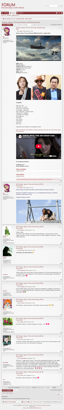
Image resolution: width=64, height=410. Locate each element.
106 (10, 348)
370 (10, 328)
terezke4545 (5, 362)
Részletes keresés (61, 6)
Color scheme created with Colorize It (43, 405)
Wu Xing (4, 256)
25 (10, 364)
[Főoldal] (12, 6)
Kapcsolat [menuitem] (25, 401)
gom (4, 379)
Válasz (7, 25)
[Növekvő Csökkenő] (49, 387)
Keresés (59, 6)
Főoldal (6, 12)
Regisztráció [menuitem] (62, 13)
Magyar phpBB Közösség (36, 407)
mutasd (22, 170)
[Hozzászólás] (16, 31)
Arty (34, 406)
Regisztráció (16, 15)
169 (10, 311)
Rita (4, 36)
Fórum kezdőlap (12, 401)
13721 (11, 40)
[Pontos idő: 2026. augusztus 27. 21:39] (60, 18)
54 (10, 239)
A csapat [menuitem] (30, 401)
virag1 (4, 326)
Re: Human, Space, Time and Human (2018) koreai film (29, 185)
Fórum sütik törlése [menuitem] (38, 401)
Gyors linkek (3, 13)
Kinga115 (5, 290)
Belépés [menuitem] (59, 13)
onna (4, 346)
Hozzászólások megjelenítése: (14, 387)
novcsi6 (4, 309)
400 (10, 260)
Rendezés (34, 387)
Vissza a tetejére (61, 180)
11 (10, 292)
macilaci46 (5, 274)
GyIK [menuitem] (57, 13)
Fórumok (13, 12)
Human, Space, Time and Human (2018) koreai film (21, 22)
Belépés (10, 15)
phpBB (19, 405)
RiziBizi (4, 236)
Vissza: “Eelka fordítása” (8, 392)
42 (10, 276)
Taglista (21, 12)
